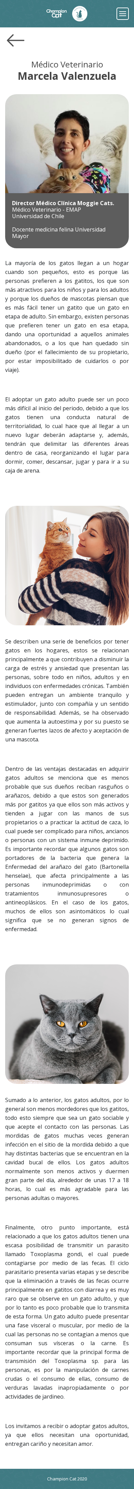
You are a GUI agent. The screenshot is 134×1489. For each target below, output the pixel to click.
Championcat (56, 13)
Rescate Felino (80, 14)
